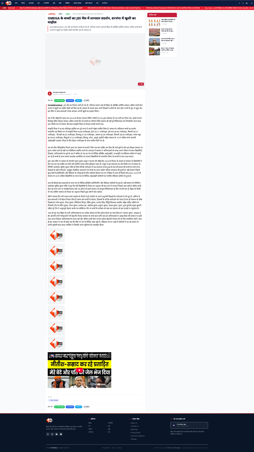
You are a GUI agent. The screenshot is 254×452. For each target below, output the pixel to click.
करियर (60, 14)
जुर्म (109, 426)
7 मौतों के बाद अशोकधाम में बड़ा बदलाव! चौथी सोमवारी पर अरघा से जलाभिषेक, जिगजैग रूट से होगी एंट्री (160, 8)
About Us (134, 423)
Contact (119, 448)
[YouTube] (246, 3)
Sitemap (134, 439)
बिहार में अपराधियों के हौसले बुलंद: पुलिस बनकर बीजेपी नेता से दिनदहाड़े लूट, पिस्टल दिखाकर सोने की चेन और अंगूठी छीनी (38, 8)
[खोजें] (251, 3)
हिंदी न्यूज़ (52, 14)
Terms (114, 448)
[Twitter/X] (52, 434)
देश (89, 426)
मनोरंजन (91, 432)
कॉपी (87, 100)
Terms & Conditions (138, 436)
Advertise (134, 430)
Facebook (70, 100)
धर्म (109, 432)
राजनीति (110, 423)
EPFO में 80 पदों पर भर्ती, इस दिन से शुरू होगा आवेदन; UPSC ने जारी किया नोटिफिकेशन (168, 32)
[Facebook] (239, 3)
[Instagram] (61, 434)
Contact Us (134, 426)
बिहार (90, 423)
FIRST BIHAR (53, 400)
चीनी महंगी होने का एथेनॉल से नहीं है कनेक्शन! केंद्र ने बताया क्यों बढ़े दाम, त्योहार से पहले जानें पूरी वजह (101, 8)
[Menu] (2, 3)
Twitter (78, 100)
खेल (109, 429)
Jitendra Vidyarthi (59, 92)
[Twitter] (243, 3)
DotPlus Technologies (173, 448)
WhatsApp (60, 100)
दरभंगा (67, 14)
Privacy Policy (135, 433)
